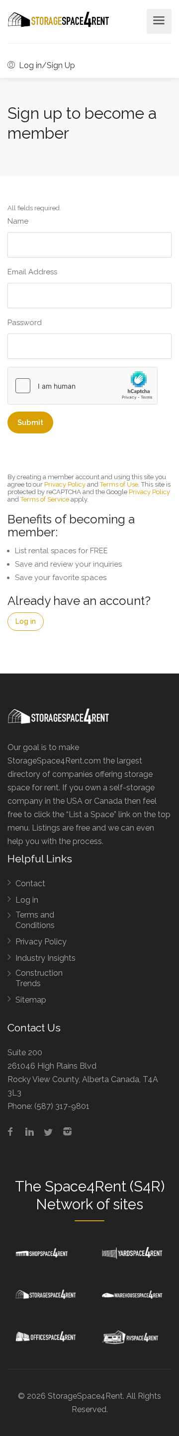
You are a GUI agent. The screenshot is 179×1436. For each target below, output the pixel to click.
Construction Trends (39, 978)
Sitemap (30, 1000)
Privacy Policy (65, 484)
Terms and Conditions (35, 920)
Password (24, 322)
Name (17, 221)
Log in (25, 621)
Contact (30, 883)
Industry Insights (45, 958)
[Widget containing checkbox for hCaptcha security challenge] (82, 386)
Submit (30, 422)
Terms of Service (44, 499)
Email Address (32, 271)
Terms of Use (119, 484)
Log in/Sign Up (46, 65)
